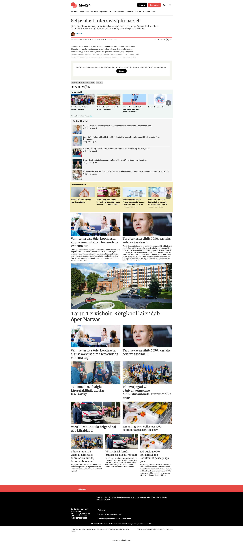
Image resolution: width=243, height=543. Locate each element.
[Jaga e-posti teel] (164, 39)
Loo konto (154, 5)
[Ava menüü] (170, 5)
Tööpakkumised (149, 11)
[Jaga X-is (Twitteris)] (158, 39)
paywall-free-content (86, 83)
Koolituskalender (117, 11)
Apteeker (104, 11)
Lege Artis (84, 11)
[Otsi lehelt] (164, 5)
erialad (74, 83)
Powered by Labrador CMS (121, 540)
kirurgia (99, 83)
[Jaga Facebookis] (155, 39)
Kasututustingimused (89, 529)
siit (91, 116)
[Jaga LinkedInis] (161, 39)
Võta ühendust (76, 529)
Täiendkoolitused (133, 11)
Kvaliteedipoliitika (116, 529)
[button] (74, 103)
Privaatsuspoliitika (103, 529)
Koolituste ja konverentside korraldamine (114, 518)
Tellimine (101, 510)
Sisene (142, 5)
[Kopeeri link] (167, 39)
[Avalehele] (104, 5)
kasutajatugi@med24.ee (80, 514)
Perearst (74, 11)
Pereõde (94, 11)
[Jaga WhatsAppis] (170, 39)
